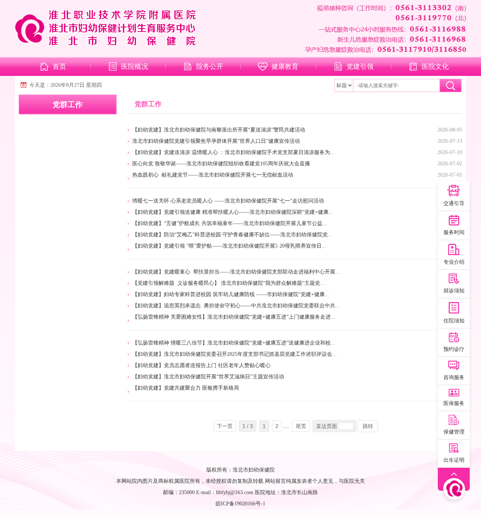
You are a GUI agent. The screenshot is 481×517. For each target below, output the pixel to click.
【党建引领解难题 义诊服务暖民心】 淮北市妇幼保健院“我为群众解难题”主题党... (228, 283)
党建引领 (360, 66)
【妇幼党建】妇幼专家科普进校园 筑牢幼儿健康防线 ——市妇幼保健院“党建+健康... (230, 294)
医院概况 (134, 66)
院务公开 (209, 66)
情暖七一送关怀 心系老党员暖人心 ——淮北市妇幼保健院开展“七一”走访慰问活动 (228, 201)
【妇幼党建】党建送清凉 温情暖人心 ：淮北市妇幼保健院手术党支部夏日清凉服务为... (233, 152)
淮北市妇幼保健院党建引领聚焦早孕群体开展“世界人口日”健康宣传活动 (216, 141)
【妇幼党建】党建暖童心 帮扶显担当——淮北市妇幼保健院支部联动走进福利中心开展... (236, 272)
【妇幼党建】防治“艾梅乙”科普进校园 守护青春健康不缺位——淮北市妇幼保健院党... (232, 234)
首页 (59, 66)
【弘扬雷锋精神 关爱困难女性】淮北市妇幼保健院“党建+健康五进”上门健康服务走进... (233, 317)
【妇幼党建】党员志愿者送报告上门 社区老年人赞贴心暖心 (201, 365)
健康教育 (284, 66)
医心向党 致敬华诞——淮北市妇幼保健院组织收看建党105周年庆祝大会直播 (221, 163)
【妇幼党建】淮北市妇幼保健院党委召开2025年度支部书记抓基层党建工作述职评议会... (234, 354)
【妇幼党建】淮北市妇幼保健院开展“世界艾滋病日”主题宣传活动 (208, 376)
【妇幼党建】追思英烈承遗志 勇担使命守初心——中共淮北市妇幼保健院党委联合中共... (236, 305)
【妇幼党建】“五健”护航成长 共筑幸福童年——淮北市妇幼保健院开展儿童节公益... (229, 223)
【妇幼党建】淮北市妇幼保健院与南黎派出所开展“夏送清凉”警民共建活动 (218, 130)
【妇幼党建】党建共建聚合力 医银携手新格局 (185, 388)
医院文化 (435, 66)
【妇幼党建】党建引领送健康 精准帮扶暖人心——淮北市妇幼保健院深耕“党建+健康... (232, 212)
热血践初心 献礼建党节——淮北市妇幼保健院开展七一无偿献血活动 (212, 175)
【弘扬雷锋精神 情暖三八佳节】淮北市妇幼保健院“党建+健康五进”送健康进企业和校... (233, 343)
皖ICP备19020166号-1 (240, 503)
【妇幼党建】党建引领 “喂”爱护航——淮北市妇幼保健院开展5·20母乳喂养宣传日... (229, 246)
